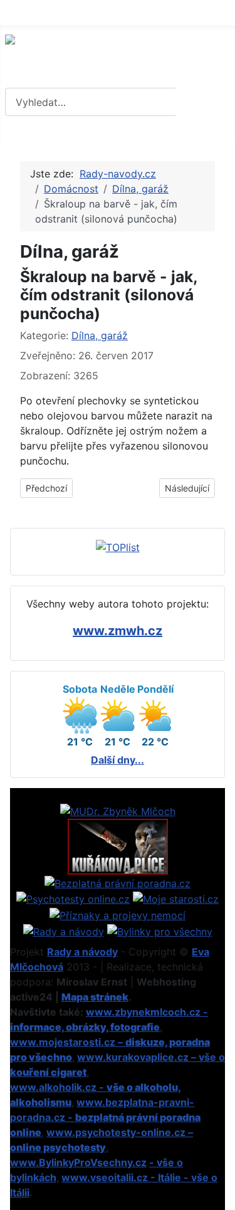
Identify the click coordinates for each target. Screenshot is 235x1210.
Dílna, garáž (99, 335)
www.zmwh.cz (117, 630)
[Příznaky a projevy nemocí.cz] (117, 914)
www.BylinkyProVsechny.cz (78, 1162)
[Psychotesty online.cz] (73, 898)
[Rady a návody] (63, 930)
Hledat (203, 102)
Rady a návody (82, 951)
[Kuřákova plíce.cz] (118, 845)
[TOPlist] (118, 546)
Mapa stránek (94, 997)
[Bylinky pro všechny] (159, 930)
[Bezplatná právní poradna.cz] (117, 882)
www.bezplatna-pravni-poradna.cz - (105, 1117)
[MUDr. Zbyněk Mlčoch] (117, 810)
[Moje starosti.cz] (176, 898)
